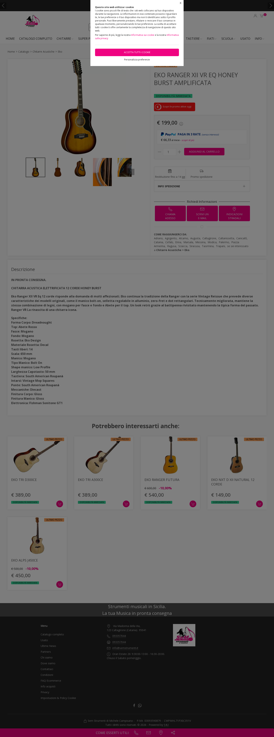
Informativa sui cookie (142, 35)
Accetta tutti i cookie (137, 52)
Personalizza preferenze (137, 59)
